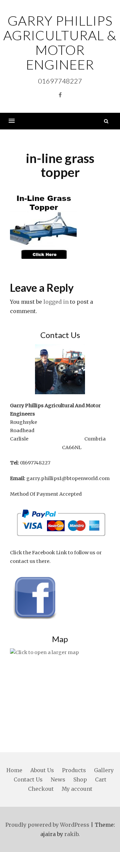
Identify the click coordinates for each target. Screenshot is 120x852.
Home (14, 770)
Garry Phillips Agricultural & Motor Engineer (60, 43)
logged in (56, 301)
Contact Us (28, 779)
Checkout (41, 788)
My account (77, 788)
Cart (100, 779)
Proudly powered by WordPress (47, 824)
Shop (80, 779)
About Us (42, 770)
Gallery (104, 770)
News (58, 779)
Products (74, 770)
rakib (71, 834)
